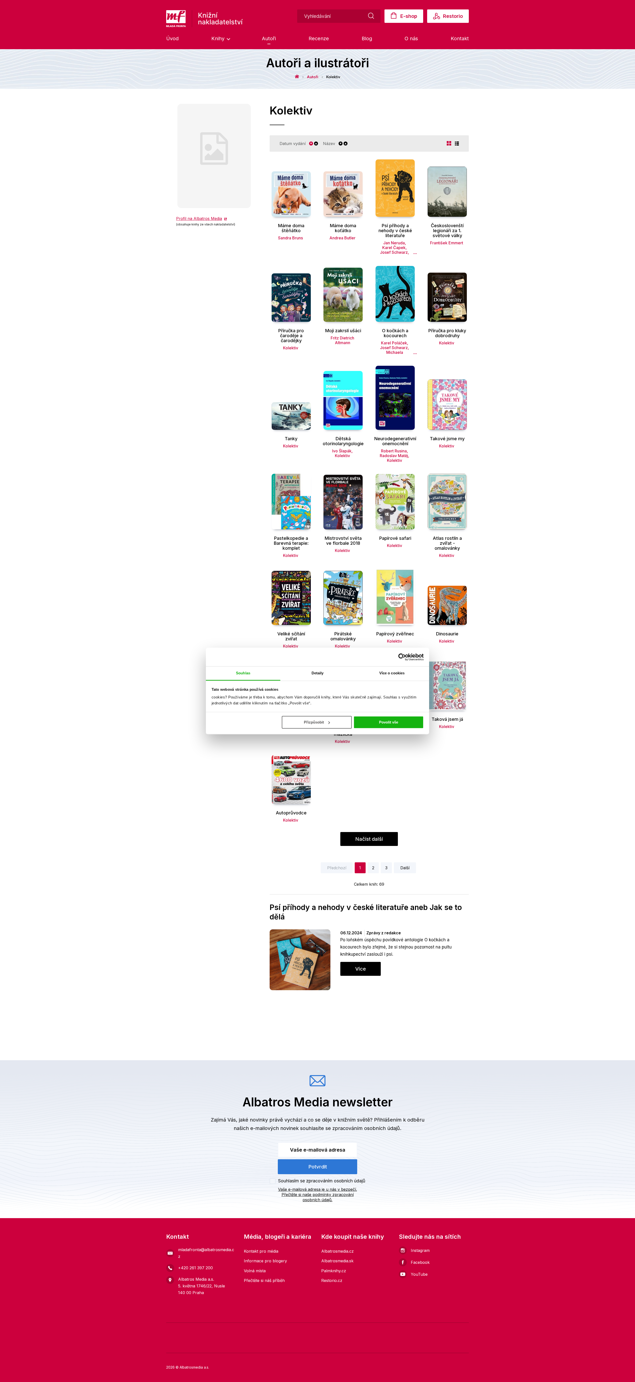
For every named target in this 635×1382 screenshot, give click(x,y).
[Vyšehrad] (370, 1330)
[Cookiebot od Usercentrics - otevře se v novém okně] (402, 657)
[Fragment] (415, 1330)
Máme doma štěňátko (291, 228)
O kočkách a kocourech (395, 333)
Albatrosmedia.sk (337, 1260)
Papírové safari (395, 538)
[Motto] (264, 1330)
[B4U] (400, 1330)
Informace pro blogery (265, 1260)
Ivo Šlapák (341, 450)
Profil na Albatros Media (199, 218)
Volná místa (255, 1270)
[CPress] (209, 1345)
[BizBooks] (219, 1330)
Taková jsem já (447, 719)
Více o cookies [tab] (392, 673)
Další (405, 867)
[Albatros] (249, 1330)
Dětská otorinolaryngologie (343, 441)
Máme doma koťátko (343, 228)
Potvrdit (317, 1167)
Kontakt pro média (261, 1251)
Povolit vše (388, 722)
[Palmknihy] (173, 1345)
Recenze (319, 38)
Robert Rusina (394, 450)
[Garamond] (317, 1345)
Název (329, 143)
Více (360, 969)
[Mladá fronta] (204, 1330)
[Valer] (188, 1330)
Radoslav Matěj (394, 455)
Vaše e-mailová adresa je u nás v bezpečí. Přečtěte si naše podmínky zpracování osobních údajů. (317, 1194)
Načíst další (369, 839)
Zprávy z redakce (383, 932)
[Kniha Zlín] (355, 1330)
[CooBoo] (294, 1330)
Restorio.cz (331, 1280)
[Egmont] (234, 1330)
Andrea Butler (342, 237)
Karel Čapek (394, 247)
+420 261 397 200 (195, 1267)
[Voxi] (310, 1330)
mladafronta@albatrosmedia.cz (206, 1253)
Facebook (420, 1262)
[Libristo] (353, 1345)
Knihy (218, 38)
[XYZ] (279, 1330)
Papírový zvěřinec (395, 633)
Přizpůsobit (314, 722)
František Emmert (446, 242)
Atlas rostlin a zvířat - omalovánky (447, 543)
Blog (367, 38)
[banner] (204, 18)
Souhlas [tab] (243, 673)
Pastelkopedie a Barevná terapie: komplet (291, 543)
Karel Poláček (394, 342)
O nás (411, 38)
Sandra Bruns (290, 237)
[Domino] (173, 1330)
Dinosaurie (447, 633)
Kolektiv (290, 347)
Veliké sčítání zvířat (291, 636)
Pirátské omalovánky (343, 636)
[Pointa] (245, 1345)
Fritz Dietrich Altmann (342, 340)
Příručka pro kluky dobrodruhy (447, 333)
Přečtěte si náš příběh (264, 1280)
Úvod (172, 38)
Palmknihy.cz (333, 1270)
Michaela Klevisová (394, 355)
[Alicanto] (431, 1330)
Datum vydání (293, 143)
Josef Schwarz (394, 252)
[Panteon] (281, 1345)
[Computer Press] (340, 1330)
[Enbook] (461, 1345)
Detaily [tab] (318, 673)
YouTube (419, 1274)
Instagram (420, 1250)
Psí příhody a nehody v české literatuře (395, 230)
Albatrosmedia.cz (337, 1251)
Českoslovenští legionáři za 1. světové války (447, 230)
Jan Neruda (394, 242)
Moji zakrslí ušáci (343, 330)
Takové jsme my (447, 438)
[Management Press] (325, 1330)
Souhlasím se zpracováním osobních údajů (321, 1180)
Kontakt (460, 38)
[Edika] (446, 1330)
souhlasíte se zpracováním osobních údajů (350, 1128)
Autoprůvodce (291, 812)
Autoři (269, 38)
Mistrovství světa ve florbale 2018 (343, 541)
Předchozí (336, 867)
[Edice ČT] (461, 1330)
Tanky (291, 438)
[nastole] (385, 1330)
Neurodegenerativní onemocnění (395, 441)
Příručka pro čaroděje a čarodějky (291, 335)
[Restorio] (425, 1345)
